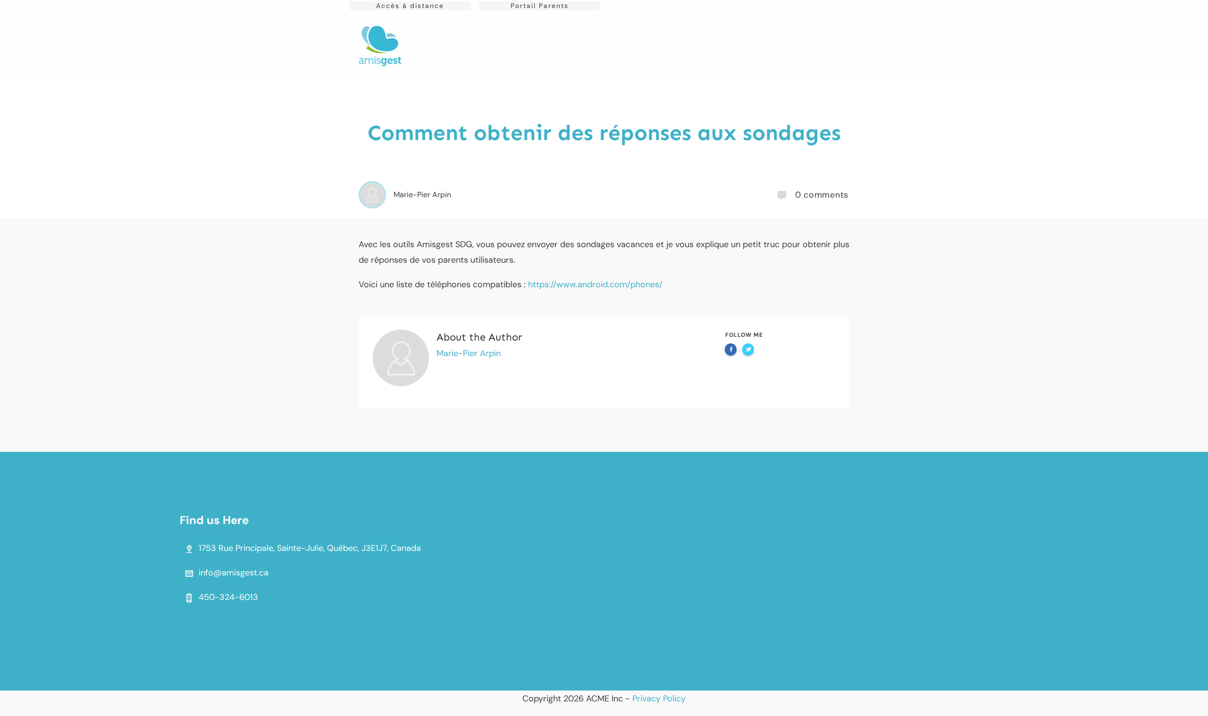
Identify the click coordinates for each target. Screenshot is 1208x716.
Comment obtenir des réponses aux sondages (604, 133)
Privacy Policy (659, 698)
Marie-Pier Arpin (468, 353)
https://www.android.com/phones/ (595, 284)
